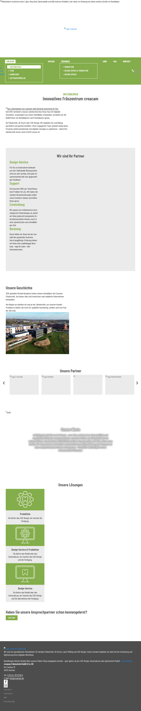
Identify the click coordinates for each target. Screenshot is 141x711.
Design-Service (70, 74)
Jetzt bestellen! (127, 661)
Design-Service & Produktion (76, 70)
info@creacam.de (17, 678)
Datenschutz (8, 693)
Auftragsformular (17, 78)
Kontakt (127, 61)
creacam (10, 61)
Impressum (8, 689)
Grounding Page (9, 701)
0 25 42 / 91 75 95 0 (15, 675)
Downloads (14, 74)
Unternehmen (15, 67)
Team (12, 70)
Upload (51, 61)
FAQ (114, 61)
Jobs (105, 61)
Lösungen (65, 61)
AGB (5, 697)
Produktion (69, 67)
